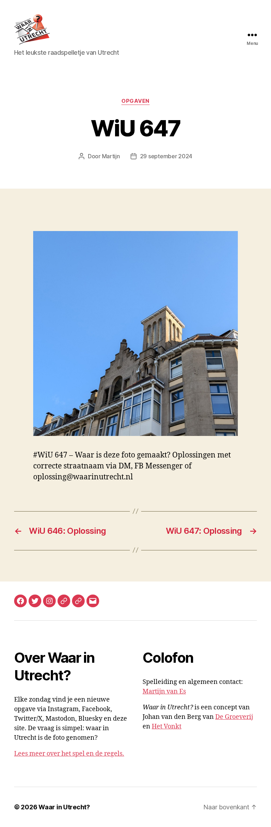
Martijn (111, 156)
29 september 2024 (166, 156)
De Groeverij (234, 717)
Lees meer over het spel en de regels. (69, 754)
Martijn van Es (164, 691)
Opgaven (135, 101)
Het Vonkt (166, 726)
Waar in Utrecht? (64, 807)
